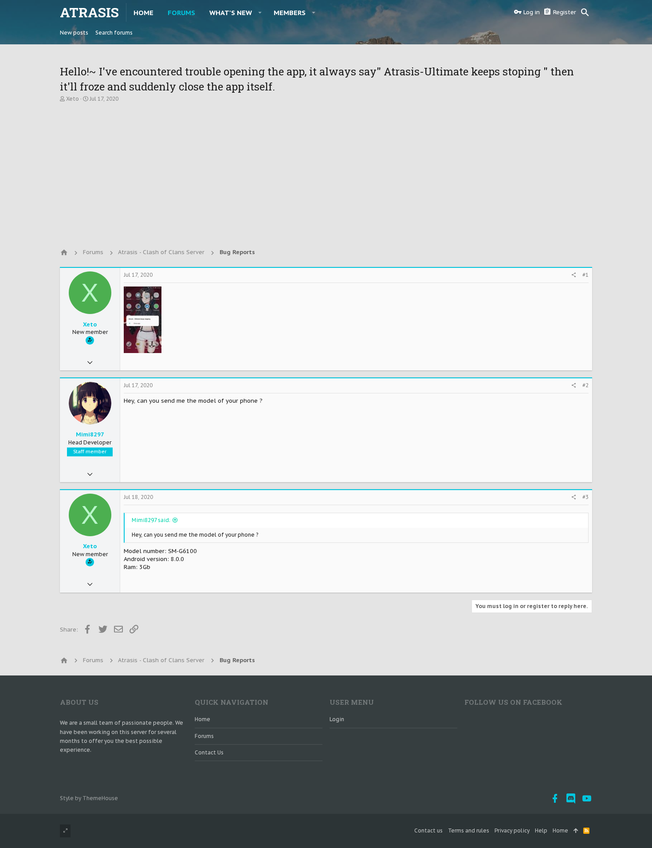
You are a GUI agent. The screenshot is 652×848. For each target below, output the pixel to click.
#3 (585, 497)
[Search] (585, 12)
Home (202, 719)
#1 (585, 274)
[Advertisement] (326, 172)
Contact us (209, 752)
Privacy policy (512, 830)
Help (541, 830)
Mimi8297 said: (151, 520)
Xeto (72, 98)
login (337, 719)
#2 (585, 385)
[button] (260, 12)
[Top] (576, 830)
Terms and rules (468, 830)
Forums (204, 736)
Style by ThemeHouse (89, 798)
